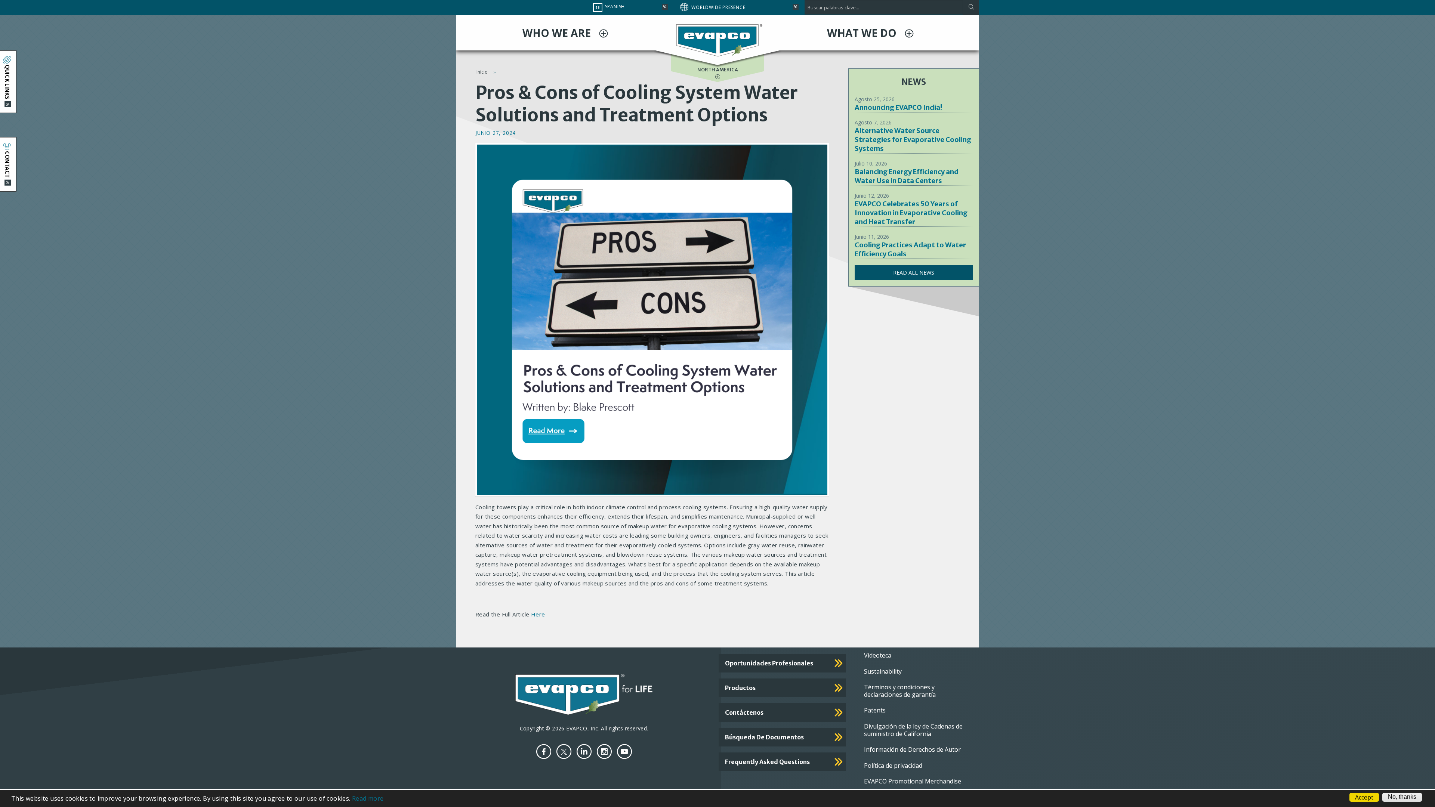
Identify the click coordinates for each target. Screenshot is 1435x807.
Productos (740, 688)
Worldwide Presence (718, 7)
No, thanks (1402, 797)
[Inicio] (717, 40)
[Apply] (971, 7)
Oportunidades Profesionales (769, 663)
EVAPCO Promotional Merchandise (912, 781)
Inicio (482, 72)
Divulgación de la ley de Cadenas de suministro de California (913, 730)
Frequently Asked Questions (767, 762)
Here (538, 614)
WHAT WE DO (863, 33)
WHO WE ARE (557, 33)
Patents (875, 710)
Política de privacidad (893, 765)
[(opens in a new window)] (543, 751)
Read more (368, 798)
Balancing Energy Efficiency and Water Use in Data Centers (907, 176)
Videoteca (877, 655)
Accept (1364, 797)
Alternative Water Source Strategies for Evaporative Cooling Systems (913, 139)
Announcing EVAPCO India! (898, 107)
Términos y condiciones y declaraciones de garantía (900, 691)
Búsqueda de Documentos (764, 737)
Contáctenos (744, 712)
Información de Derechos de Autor (912, 749)
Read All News (913, 272)
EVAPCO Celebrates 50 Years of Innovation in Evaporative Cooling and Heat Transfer (911, 213)
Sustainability (883, 671)
